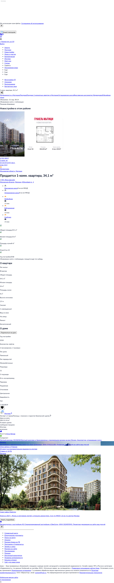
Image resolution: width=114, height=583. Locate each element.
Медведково (8, 199)
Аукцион (7, 540)
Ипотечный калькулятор (13, 555)
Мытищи (18, 182)
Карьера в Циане (10, 560)
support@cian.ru (40, 573)
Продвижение (9, 551)
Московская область (7, 182)
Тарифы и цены (9, 546)
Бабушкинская (9, 208)
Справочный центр (11, 533)
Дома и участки (10, 54)
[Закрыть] (1, 26)
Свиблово (7, 217)
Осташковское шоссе (11, 193)
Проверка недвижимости (13, 558)
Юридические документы (13, 535)
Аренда (7, 47)
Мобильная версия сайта (9, 577)
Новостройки (9, 52)
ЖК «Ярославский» (8, 180)
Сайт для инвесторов (12, 562)
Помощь (7, 553)
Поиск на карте (9, 538)
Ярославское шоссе (11, 188)
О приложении (5, 580)
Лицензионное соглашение (21, 570)
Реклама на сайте (10, 549)
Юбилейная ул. (27, 182)
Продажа (7, 50)
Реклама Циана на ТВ (12, 542)
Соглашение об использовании (32, 23)
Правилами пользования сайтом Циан (85, 568)
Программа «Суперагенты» (14, 544)
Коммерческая (9, 56)
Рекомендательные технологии (90, 573)
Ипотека (7, 59)
